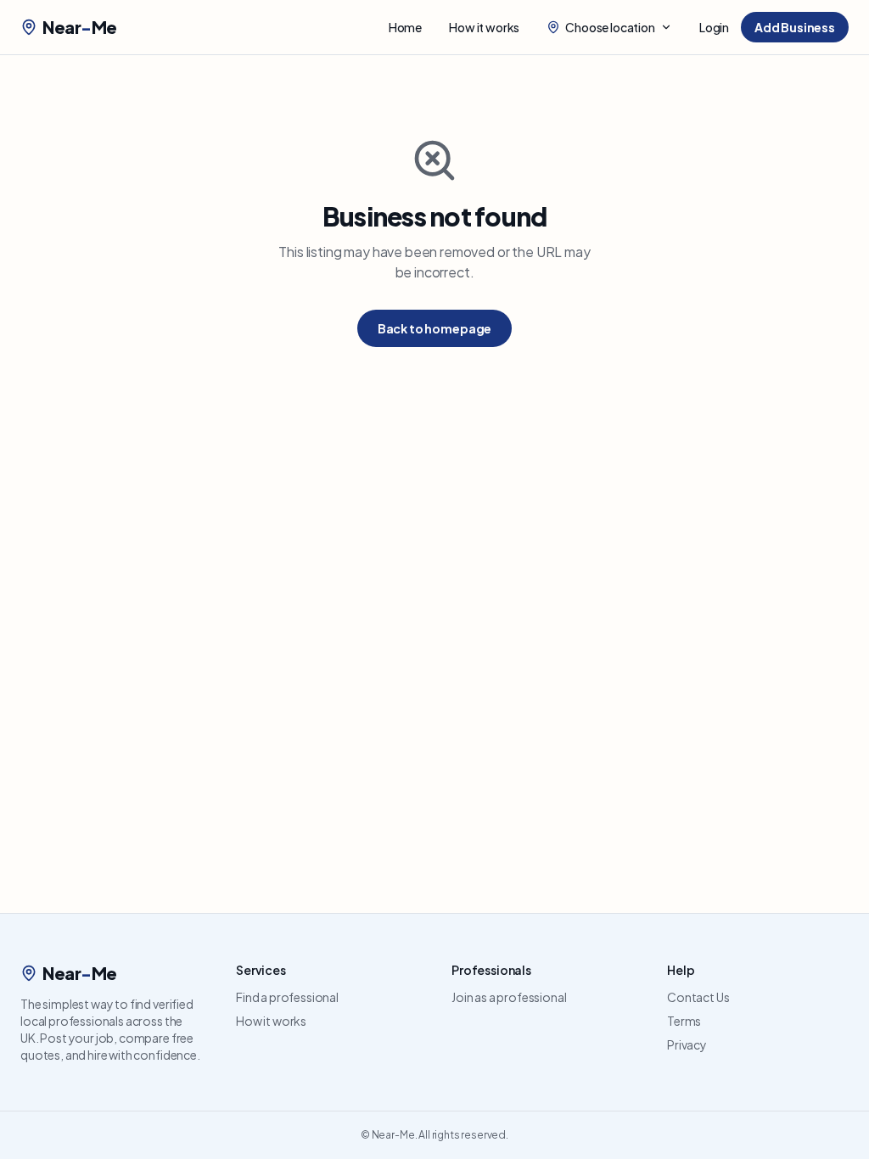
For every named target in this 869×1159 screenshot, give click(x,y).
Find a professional (287, 997)
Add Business (794, 27)
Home (405, 27)
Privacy (687, 1044)
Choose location (610, 27)
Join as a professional (508, 997)
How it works (484, 27)
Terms (684, 1020)
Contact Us (698, 997)
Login (714, 27)
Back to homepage (434, 328)
